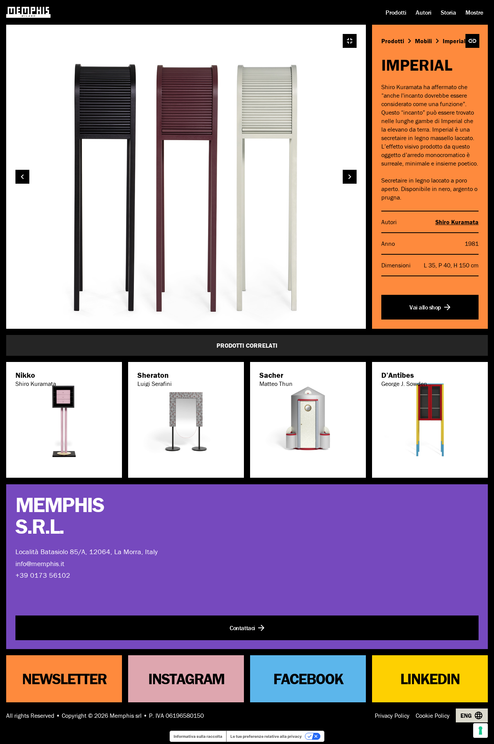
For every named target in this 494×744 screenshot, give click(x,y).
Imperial (454, 41)
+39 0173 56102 (42, 575)
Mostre (474, 12)
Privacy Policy (392, 715)
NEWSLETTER (64, 678)
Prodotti (396, 12)
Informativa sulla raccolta (198, 736)
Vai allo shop (425, 307)
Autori (423, 12)
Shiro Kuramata (457, 222)
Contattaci (242, 627)
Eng (466, 715)
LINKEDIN (430, 678)
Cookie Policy (433, 715)
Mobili (423, 41)
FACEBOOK (308, 678)
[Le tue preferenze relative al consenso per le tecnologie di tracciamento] (480, 730)
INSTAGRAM (186, 678)
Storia (448, 12)
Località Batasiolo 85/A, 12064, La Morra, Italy (86, 551)
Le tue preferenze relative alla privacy (266, 736)
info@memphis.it (39, 563)
